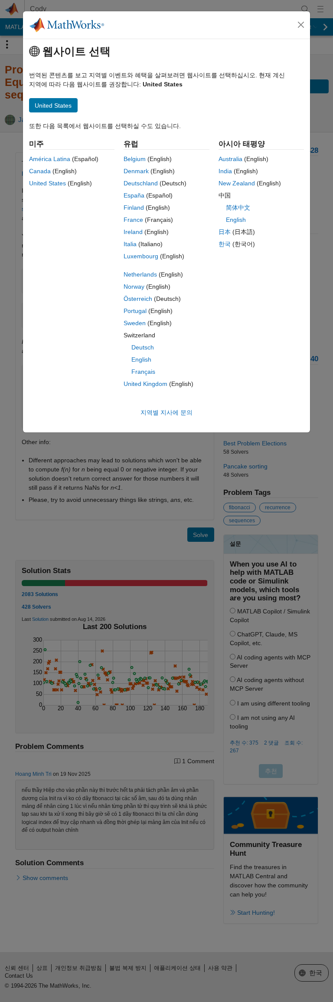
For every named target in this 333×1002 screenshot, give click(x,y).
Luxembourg (141, 256)
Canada (40, 171)
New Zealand (237, 183)
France (133, 219)
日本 (225, 231)
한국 (225, 244)
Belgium (135, 158)
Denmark (136, 171)
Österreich (138, 298)
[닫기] (301, 25)
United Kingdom (145, 383)
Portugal (135, 310)
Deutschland (141, 183)
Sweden (135, 323)
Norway (134, 286)
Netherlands (140, 274)
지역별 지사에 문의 (166, 412)
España (134, 195)
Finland (134, 207)
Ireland (133, 231)
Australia (230, 158)
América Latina (49, 158)
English (141, 359)
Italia (130, 244)
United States (47, 183)
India (225, 171)
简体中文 (238, 207)
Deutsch (142, 347)
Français (143, 371)
